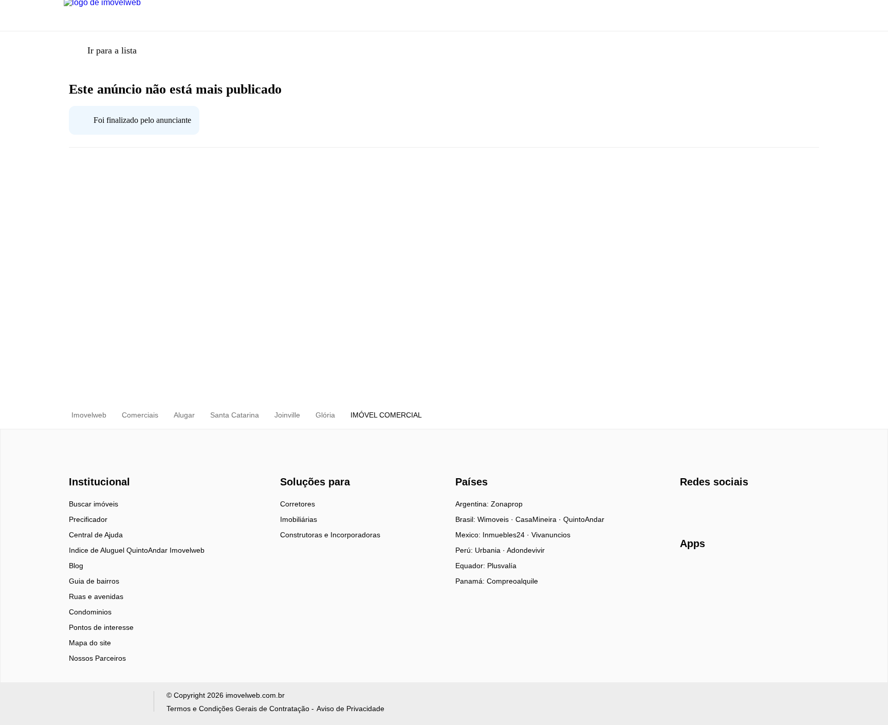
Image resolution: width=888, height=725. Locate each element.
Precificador (88, 519)
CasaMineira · (539, 519)
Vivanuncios (550, 535)
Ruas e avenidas (96, 596)
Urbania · (491, 550)
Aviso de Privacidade (350, 708)
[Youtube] (722, 507)
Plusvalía (501, 565)
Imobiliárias (298, 519)
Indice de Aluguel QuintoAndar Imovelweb (137, 550)
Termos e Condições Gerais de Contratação (237, 708)
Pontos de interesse (101, 627)
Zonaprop (507, 504)
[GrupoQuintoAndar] (102, 703)
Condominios (90, 612)
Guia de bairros (94, 581)
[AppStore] (713, 573)
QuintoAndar (583, 519)
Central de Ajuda (96, 535)
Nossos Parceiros (97, 658)
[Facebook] (688, 507)
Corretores (297, 504)
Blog (76, 565)
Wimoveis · (496, 519)
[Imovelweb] (105, 464)
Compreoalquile (512, 581)
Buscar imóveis (93, 504)
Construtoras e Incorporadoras (330, 535)
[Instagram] (705, 507)
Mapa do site (90, 643)
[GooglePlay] (782, 573)
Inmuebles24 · (507, 535)
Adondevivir (526, 550)
